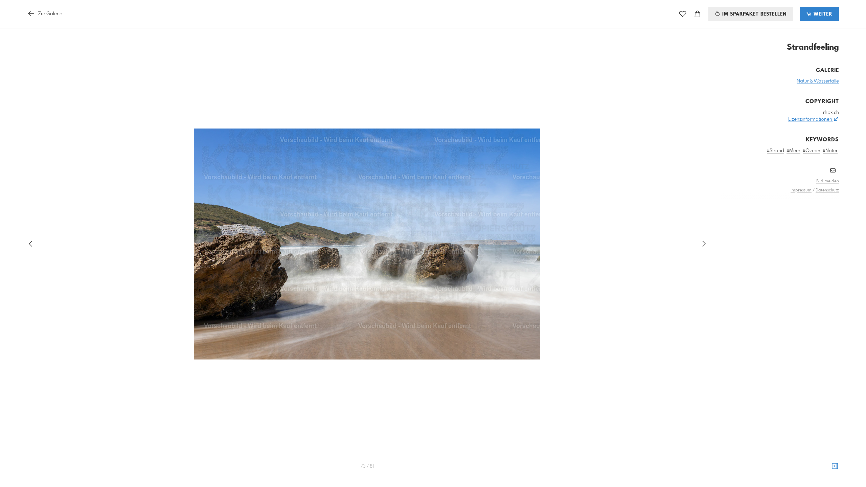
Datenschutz (827, 190)
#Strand (775, 150)
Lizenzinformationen (810, 119)
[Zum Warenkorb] (697, 14)
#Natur (830, 150)
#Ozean (811, 150)
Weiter (822, 14)
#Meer (793, 150)
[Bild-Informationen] (835, 466)
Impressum (801, 190)
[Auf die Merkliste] (683, 14)
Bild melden (827, 181)
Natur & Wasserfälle (818, 81)
